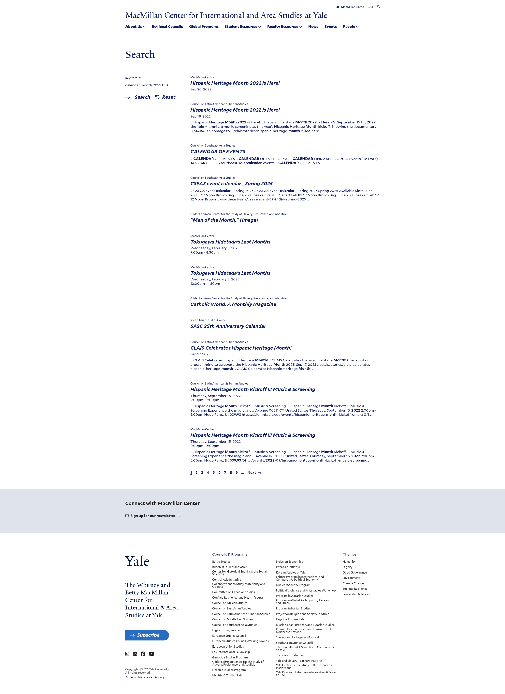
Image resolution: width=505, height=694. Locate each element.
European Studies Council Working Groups (240, 641)
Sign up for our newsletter (153, 516)
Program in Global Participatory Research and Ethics (303, 602)
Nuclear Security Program (293, 585)
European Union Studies (228, 646)
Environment (351, 578)
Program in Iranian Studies (293, 608)
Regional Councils (167, 26)
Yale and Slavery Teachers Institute (299, 661)
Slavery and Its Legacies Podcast (297, 637)
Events (331, 26)
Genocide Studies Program (230, 657)
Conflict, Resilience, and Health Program (238, 597)
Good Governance (355, 572)
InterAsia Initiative (288, 567)
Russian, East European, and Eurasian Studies (305, 625)
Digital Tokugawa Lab (226, 630)
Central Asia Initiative (226, 579)
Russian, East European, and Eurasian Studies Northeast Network (305, 630)
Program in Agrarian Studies (294, 596)
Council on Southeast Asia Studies (234, 625)
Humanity (349, 561)
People (349, 26)
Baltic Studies (221, 561)
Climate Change (353, 583)
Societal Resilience (355, 589)
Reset (168, 97)
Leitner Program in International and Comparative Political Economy (300, 578)
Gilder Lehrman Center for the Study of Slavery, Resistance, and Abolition (238, 663)
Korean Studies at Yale (291, 572)
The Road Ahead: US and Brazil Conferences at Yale (305, 648)
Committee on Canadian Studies (233, 592)
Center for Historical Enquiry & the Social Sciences (239, 573)
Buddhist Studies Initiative (229, 567)
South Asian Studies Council (294, 643)
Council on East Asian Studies (231, 608)
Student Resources (241, 26)
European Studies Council (229, 636)
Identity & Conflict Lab (227, 675)
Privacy (160, 677)
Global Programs (204, 26)
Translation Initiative (290, 655)
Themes (349, 554)
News (313, 26)
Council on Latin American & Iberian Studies (241, 614)
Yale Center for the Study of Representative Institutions (305, 666)
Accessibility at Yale (138, 677)
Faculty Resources (282, 26)
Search (142, 97)
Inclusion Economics (289, 561)
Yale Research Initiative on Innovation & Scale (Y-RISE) (306, 673)
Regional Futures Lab (290, 619)
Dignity (348, 567)
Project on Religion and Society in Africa (302, 614)
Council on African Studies (229, 603)
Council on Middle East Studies (232, 619)
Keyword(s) (133, 78)
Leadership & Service (356, 594)
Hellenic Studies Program (229, 670)
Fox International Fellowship (231, 652)
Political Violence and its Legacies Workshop (306, 590)
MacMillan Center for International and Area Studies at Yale (226, 15)
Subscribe (148, 635)
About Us (133, 26)
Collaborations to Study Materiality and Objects (238, 585)
